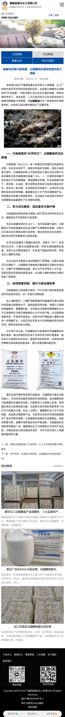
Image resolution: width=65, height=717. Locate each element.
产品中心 (7, 654)
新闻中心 (18, 654)
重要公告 (17, 60)
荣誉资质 (29, 654)
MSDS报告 (48, 60)
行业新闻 (48, 54)
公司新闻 (17, 54)
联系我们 (7, 661)
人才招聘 (40, 654)
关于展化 (52, 654)
